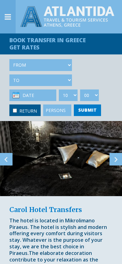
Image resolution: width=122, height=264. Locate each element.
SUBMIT (87, 110)
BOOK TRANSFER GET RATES (47, 43)
